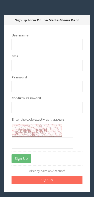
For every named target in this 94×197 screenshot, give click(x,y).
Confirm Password (26, 98)
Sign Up (21, 158)
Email (16, 56)
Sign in (47, 179)
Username (20, 35)
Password (19, 77)
